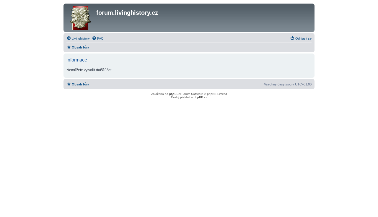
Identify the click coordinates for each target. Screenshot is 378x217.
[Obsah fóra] (80, 17)
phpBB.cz (200, 97)
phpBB (174, 93)
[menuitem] (78, 38)
